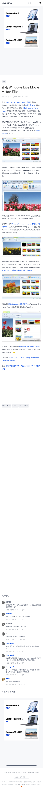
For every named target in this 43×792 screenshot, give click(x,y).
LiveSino (7, 3)
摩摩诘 (8, 678)
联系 (9, 772)
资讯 (3, 81)
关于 (5, 772)
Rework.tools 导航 (33, 772)
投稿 (13, 772)
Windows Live (23, 406)
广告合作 (19, 772)
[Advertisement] (21, 60)
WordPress (21, 784)
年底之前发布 (30, 105)
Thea (32, 784)
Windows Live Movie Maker (29, 347)
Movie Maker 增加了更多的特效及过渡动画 (17, 270)
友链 (24, 772)
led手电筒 (9, 614)
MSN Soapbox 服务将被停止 (18, 304)
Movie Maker (6, 406)
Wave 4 (14, 406)
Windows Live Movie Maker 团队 (18, 102)
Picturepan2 (10, 643)
